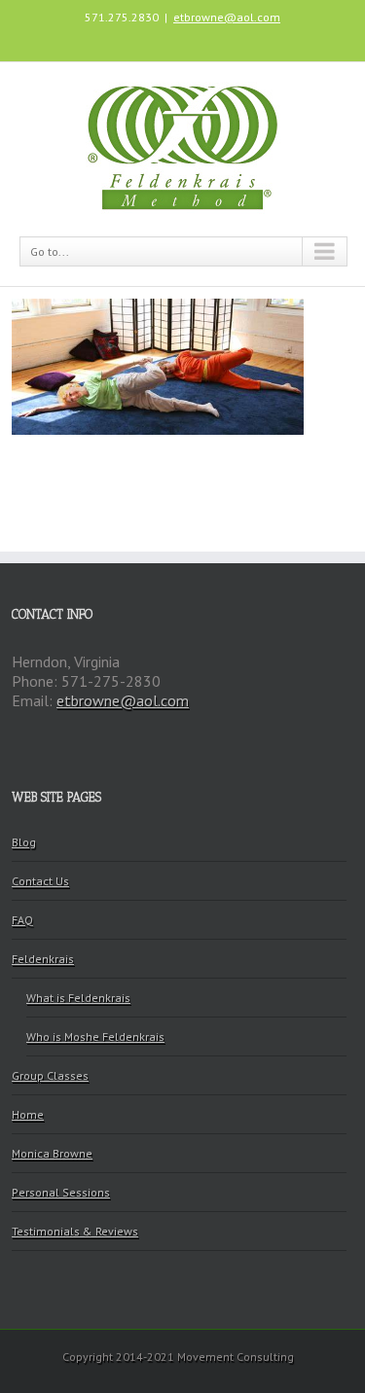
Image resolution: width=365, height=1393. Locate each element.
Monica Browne (52, 1153)
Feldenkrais (43, 958)
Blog (24, 842)
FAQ (22, 919)
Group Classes (50, 1075)
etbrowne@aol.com (226, 17)
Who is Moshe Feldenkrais (95, 1036)
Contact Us (40, 881)
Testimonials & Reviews (75, 1231)
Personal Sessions (61, 1192)
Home (28, 1114)
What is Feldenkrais (78, 997)
